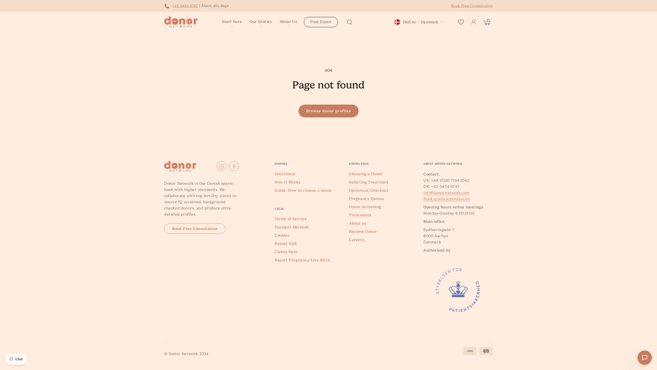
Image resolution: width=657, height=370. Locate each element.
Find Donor (285, 174)
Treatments (360, 215)
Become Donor (363, 231)
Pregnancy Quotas (366, 198)
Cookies (282, 235)
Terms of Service (291, 219)
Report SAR (286, 243)
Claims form (286, 251)
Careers (356, 239)
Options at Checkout (368, 190)
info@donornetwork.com (446, 192)
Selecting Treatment (368, 182)
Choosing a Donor (366, 174)
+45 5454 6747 (185, 6)
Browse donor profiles (328, 111)
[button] (232, 22)
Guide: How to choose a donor (303, 190)
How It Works (287, 182)
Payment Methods (292, 227)
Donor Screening (365, 207)
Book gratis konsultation (446, 199)
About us (357, 223)
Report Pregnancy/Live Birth (302, 260)
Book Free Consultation (194, 228)
